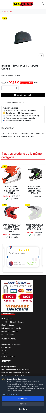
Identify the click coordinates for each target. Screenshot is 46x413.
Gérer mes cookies (8, 334)
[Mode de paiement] (17, 296)
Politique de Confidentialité (11, 328)
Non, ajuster (23, 409)
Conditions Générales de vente (12, 322)
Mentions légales (7, 325)
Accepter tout (23, 398)
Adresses (4, 353)
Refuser (23, 404)
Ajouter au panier (23, 95)
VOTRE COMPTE (8, 339)
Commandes (6, 347)
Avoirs (3, 350)
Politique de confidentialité (10, 394)
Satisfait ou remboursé (9, 331)
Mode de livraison (8, 319)
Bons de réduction (8, 356)
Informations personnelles (11, 344)
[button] (3, 88)
